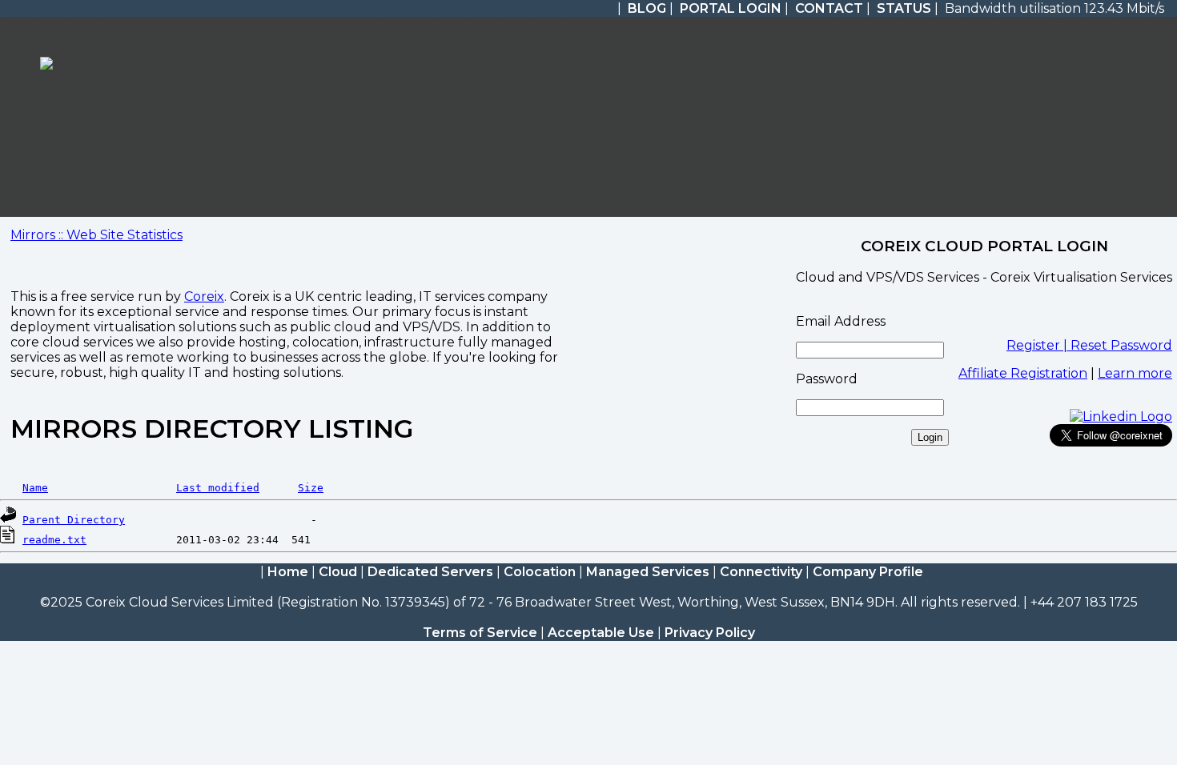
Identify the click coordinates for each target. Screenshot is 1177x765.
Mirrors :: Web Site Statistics (96, 234)
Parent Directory (73, 520)
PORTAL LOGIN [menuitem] (730, 8)
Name (35, 488)
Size (310, 488)
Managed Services (647, 571)
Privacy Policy (710, 632)
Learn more (1135, 373)
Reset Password (1121, 345)
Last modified (217, 488)
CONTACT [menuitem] (829, 8)
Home (287, 571)
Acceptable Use (601, 632)
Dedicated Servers (430, 571)
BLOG (647, 8)
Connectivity (761, 571)
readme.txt (54, 540)
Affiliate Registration (1022, 373)
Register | (1038, 345)
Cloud (338, 571)
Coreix (204, 296)
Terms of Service (480, 632)
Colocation (540, 571)
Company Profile (868, 571)
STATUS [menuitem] (904, 8)
